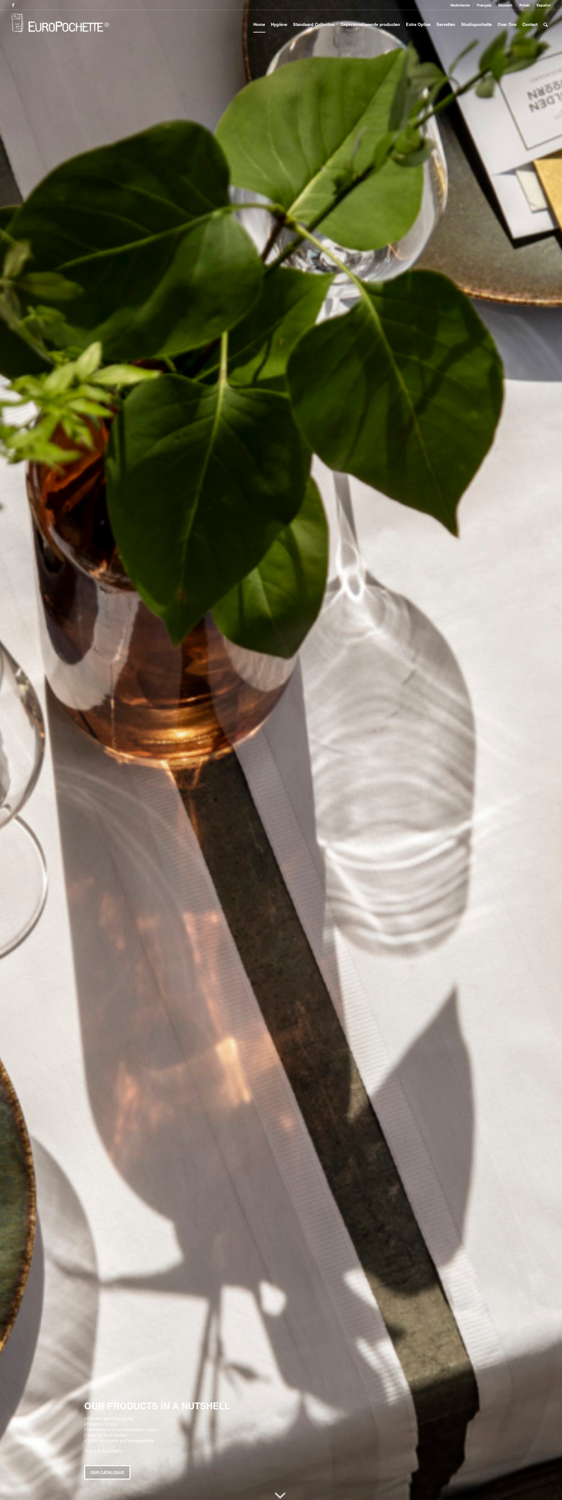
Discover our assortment (119, 1467)
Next (547, 750)
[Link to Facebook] (13, 5)
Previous (14, 750)
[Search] (546, 24)
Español (544, 5)
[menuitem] (460, 5)
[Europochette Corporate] (60, 24)
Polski (524, 5)
